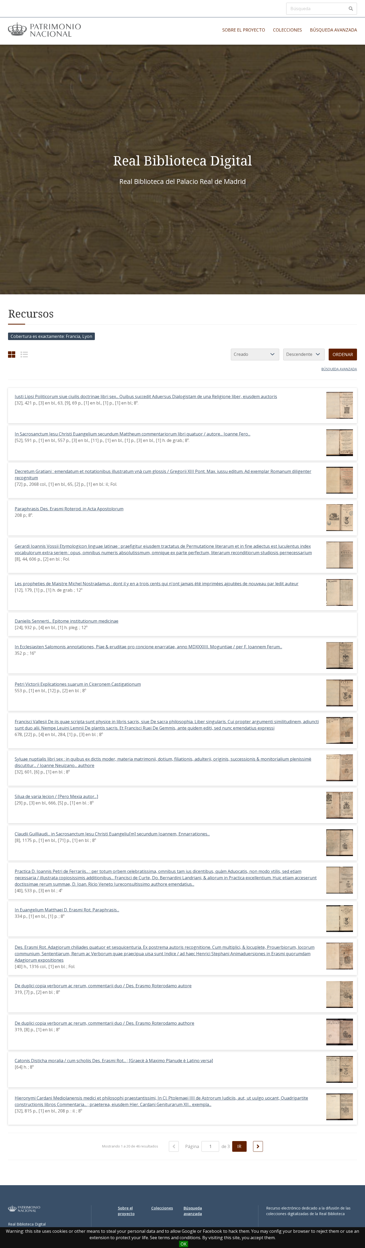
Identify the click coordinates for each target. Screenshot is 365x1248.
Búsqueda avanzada (333, 30)
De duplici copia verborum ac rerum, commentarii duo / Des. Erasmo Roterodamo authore (104, 1023)
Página (192, 1146)
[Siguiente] (258, 1146)
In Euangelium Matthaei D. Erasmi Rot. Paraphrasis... (67, 910)
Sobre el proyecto (243, 30)
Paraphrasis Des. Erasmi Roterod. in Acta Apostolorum (69, 509)
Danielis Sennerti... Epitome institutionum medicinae (66, 621)
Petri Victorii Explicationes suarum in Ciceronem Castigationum (78, 684)
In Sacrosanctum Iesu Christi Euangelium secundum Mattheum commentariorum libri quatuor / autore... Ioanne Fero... (132, 434)
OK (184, 1244)
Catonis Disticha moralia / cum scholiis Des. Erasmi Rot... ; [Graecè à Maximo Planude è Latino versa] (114, 1061)
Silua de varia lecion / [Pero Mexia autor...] (56, 796)
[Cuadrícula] (11, 354)
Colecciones (287, 30)
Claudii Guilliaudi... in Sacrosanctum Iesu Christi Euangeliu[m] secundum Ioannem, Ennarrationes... (112, 834)
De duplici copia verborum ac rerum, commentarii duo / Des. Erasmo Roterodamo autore (103, 986)
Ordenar (343, 354)
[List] (24, 354)
